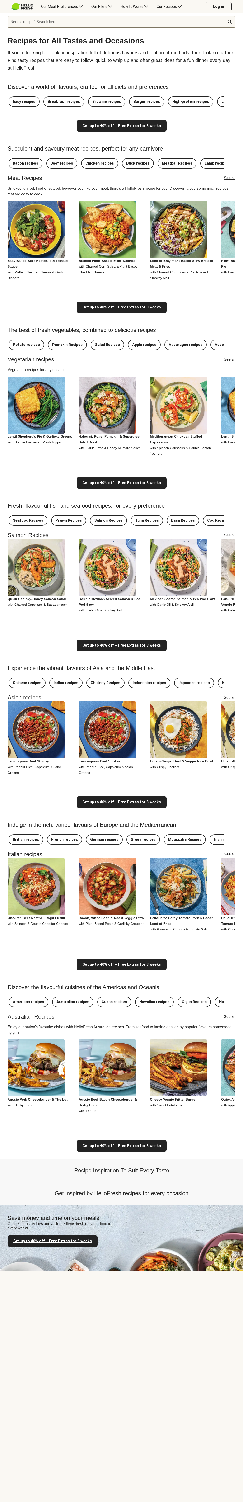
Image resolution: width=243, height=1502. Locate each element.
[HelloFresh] (22, 6)
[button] (24, 101)
